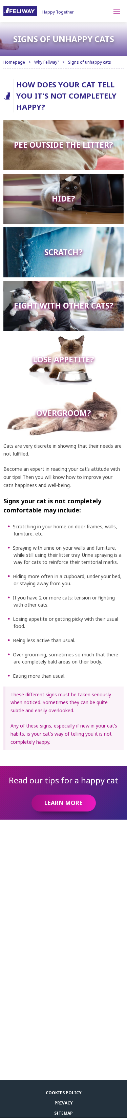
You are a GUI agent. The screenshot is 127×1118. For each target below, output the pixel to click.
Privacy (64, 1103)
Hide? (63, 198)
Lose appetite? (63, 359)
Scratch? (63, 252)
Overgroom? (63, 413)
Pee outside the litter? (63, 145)
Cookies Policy (64, 1093)
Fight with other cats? (63, 305)
